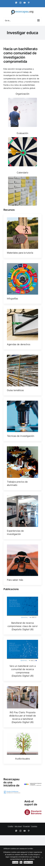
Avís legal (18, 826)
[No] (42, 857)
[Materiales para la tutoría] (22, 236)
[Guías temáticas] (22, 373)
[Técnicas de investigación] (22, 419)
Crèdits (10, 826)
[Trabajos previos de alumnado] (22, 466)
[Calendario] (22, 188)
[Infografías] (22, 282)
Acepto (15, 862)
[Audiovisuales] (22, 746)
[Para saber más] (22, 563)
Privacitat (26, 826)
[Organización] (22, 109)
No (21, 862)
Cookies (34, 826)
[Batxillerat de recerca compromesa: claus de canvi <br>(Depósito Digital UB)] (22, 614)
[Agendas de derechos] (22, 327)
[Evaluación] (22, 149)
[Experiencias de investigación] (22, 515)
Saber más (28, 862)
